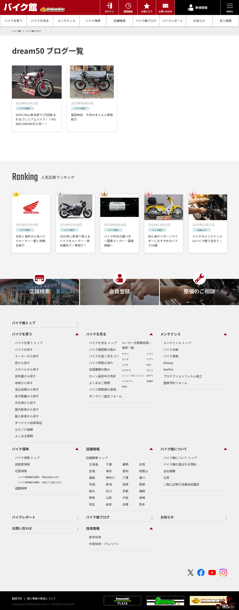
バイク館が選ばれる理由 (179, 464)
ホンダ (125, 359)
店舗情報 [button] (93, 448)
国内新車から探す (27, 409)
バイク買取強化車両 (102, 389)
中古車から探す (25, 402)
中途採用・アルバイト (104, 543)
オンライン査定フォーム (105, 396)
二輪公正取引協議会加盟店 (181, 484)
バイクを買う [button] (22, 333)
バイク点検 (170, 349)
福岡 (142, 491)
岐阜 (109, 504)
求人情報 (226, 21)
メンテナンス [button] (170, 333)
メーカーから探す (27, 356)
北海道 (93, 464)
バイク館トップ (23, 322)
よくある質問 (24, 436)
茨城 (92, 484)
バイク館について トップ (180, 457)
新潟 (109, 484)
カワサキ (126, 370)
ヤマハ (125, 353)
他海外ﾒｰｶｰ (152, 381)
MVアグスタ (152, 375)
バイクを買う (13, 20)
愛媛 (142, 484)
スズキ (125, 364)
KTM (149, 364)
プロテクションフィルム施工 (182, 376)
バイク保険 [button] (20, 448)
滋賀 (125, 484)
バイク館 (16, 31)
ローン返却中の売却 (102, 376)
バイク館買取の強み (102, 349)
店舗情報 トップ (97, 457)
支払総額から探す (27, 389)
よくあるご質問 (99, 383)
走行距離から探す (27, 396)
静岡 (125, 464)
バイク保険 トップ (27, 457)
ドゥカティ (127, 381)
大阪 (125, 497)
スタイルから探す (27, 369)
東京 (109, 471)
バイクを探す (24, 349)
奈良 (142, 464)
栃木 (92, 491)
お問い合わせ (22, 528)
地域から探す (24, 383)
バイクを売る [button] (96, 333)
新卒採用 (95, 537)
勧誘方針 (17, 598)
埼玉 (92, 504)
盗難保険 (21, 488)
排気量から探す (25, 376)
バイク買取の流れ (101, 362)
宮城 (92, 471)
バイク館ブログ (146, 20)
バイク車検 (170, 356)
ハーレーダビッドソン (133, 375)
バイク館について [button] (173, 448)
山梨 (109, 497)
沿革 (166, 477)
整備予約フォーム (175, 383)
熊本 (142, 504)
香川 (142, 477)
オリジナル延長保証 (28, 422)
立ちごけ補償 (24, 429)
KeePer (168, 369)
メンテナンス (66, 20)
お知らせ (199, 20)
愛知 (125, 471)
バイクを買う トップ (29, 342)
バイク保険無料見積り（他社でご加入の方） (40, 482)
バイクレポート (172, 20)
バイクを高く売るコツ (104, 356)
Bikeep (168, 362)
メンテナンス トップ (177, 342)
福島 (92, 477)
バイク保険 (93, 20)
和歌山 (143, 471)
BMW (124, 386)
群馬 (92, 497)
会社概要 (169, 471)
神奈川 (110, 477)
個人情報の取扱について (41, 598)
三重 (125, 477)
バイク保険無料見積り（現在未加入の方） (39, 477)
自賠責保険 (22, 464)
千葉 (109, 464)
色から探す (22, 362)
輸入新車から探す (27, 416)
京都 (125, 491)
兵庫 (125, 504)
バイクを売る (40, 20)
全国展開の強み (99, 369)
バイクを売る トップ (103, 342)
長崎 (142, 497)
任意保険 (21, 471)
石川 (109, 491)
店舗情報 (119, 20)
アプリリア (152, 359)
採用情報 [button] (93, 528)
